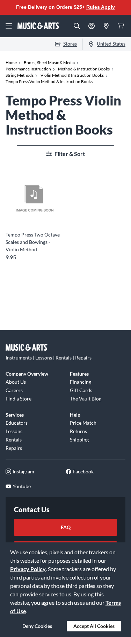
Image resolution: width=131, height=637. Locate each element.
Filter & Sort (69, 153)
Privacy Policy (28, 569)
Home (11, 62)
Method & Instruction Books (84, 68)
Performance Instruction (28, 68)
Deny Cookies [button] (37, 626)
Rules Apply (100, 7)
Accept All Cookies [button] (94, 626)
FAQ (66, 527)
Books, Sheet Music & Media (49, 62)
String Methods (20, 75)
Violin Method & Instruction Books (72, 75)
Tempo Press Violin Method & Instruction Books (49, 81)
